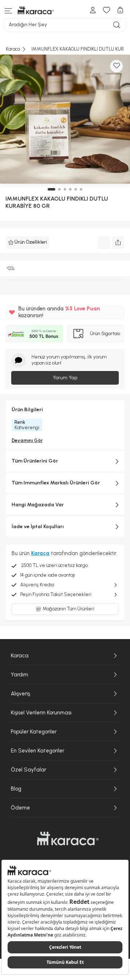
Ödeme (20, 807)
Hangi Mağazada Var (38, 505)
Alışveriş (20, 693)
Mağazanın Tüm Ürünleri (68, 608)
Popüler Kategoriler (34, 731)
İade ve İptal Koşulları (38, 527)
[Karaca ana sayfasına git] (68, 838)
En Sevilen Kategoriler (37, 750)
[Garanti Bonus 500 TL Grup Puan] (34, 333)
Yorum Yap (65, 378)
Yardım (19, 674)
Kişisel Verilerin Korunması (41, 712)
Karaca (20, 655)
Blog (16, 788)
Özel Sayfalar (28, 769)
